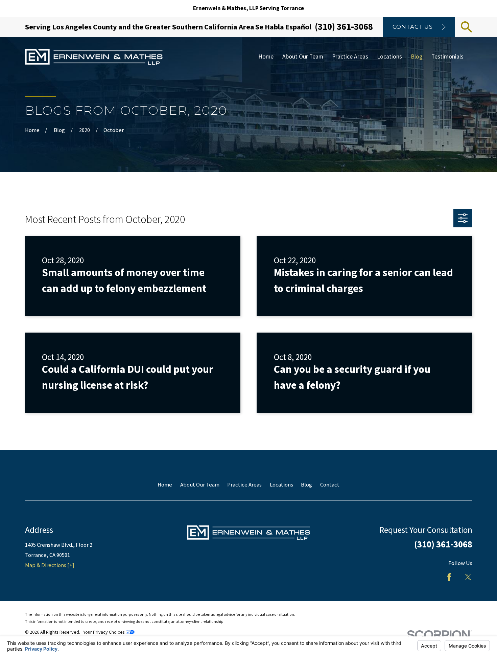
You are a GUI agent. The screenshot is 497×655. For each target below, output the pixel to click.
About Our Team (199, 484)
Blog (306, 484)
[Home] (94, 57)
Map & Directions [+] (49, 565)
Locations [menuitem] (389, 56)
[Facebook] (449, 577)
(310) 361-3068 (344, 26)
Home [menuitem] (266, 56)
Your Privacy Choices (104, 632)
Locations (281, 484)
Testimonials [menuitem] (447, 56)
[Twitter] (468, 577)
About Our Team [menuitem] (302, 56)
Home (165, 484)
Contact (329, 484)
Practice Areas (244, 484)
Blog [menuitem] (417, 56)
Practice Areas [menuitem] (350, 56)
